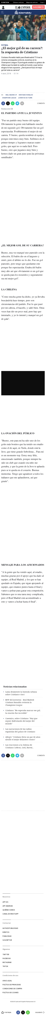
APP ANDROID (8, 906)
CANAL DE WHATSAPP (10, 914)
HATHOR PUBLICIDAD (10, 928)
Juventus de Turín (25, 98)
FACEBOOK (7, 958)
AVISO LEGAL (7, 981)
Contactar (7, 923)
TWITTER (6, 954)
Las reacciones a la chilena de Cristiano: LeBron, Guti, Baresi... (19, 746)
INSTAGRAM (7, 962)
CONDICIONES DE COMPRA (12, 988)
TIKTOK (5, 966)
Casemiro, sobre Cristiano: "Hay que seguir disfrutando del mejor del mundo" (21, 721)
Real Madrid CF (11, 95)
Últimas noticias (18, 2)
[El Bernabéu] (23, 12)
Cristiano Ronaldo (26, 95)
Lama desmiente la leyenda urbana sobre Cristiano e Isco (21, 693)
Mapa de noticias (32, 2)
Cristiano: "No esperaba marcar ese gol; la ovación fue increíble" (22, 711)
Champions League (9, 98)
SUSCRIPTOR (7, 940)
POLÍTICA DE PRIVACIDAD (12, 985)
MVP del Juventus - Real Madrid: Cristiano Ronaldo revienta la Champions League (19, 702)
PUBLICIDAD (7, 936)
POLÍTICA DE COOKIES (11, 992)
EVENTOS (6, 932)
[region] (20, 82)
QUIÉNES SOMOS (9, 910)
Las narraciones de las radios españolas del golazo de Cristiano (20, 730)
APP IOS (5, 902)
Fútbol (4, 45)
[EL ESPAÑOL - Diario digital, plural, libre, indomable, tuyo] (23, 7)
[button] (3, 103)
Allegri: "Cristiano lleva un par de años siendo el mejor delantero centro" (22, 738)
